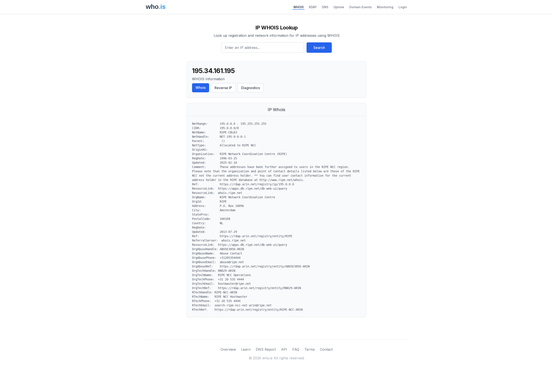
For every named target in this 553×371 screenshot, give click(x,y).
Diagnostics (250, 88)
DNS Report (266, 349)
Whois (200, 87)
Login (403, 7)
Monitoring (385, 7)
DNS (325, 7)
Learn (246, 349)
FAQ (295, 349)
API (284, 349)
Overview (228, 349)
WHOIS (298, 7)
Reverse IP (223, 88)
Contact (326, 349)
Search (319, 47)
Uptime (339, 7)
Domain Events (360, 7)
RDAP (313, 7)
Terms (309, 349)
